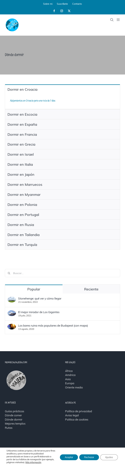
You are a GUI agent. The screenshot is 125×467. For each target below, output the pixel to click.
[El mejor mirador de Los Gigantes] (11, 312)
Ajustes (109, 457)
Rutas (8, 427)
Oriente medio (74, 387)
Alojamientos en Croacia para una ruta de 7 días (32, 101)
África (69, 371)
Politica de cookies (76, 419)
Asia (68, 379)
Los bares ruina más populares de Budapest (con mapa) (53, 325)
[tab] (62, 89)
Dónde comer (13, 415)
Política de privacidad (78, 411)
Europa (69, 383)
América (70, 375)
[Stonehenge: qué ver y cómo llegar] (11, 298)
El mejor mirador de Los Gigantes (38, 312)
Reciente (91, 289)
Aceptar (69, 457)
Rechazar (89, 457)
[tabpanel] (62, 101)
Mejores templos (15, 423)
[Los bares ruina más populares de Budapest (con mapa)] (11, 326)
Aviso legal (72, 415)
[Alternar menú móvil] (118, 19)
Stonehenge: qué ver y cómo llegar (39, 298)
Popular (33, 289)
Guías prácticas (14, 411)
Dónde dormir (13, 419)
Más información (33, 462)
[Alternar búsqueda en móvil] (111, 19)
